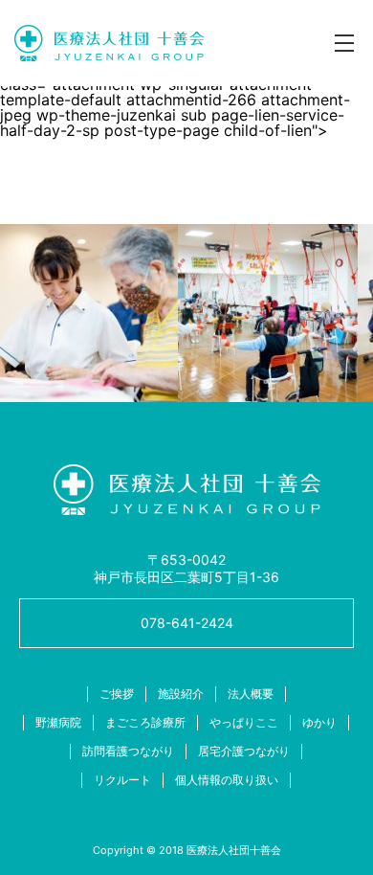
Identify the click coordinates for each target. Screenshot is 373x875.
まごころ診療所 (145, 722)
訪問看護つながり (128, 751)
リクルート (122, 780)
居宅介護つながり (244, 751)
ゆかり (319, 722)
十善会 (109, 43)
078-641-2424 (187, 623)
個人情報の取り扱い (226, 780)
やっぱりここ (243, 722)
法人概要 (251, 693)
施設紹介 (181, 693)
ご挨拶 (116, 693)
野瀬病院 (58, 722)
